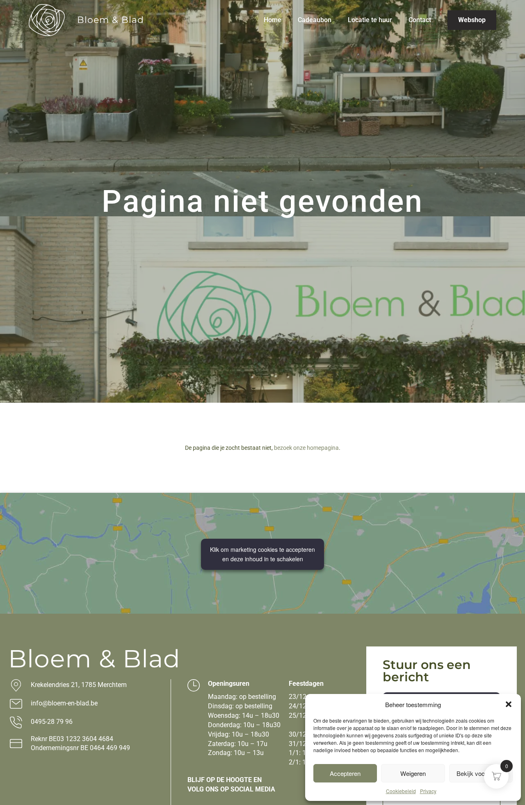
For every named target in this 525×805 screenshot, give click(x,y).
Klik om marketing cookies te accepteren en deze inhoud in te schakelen (262, 554)
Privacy (428, 790)
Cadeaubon (314, 20)
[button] (508, 704)
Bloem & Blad (110, 19)
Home (272, 20)
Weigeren (413, 773)
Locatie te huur (370, 20)
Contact (420, 20)
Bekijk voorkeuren (481, 773)
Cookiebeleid (401, 790)
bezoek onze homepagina (306, 447)
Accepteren (345, 773)
